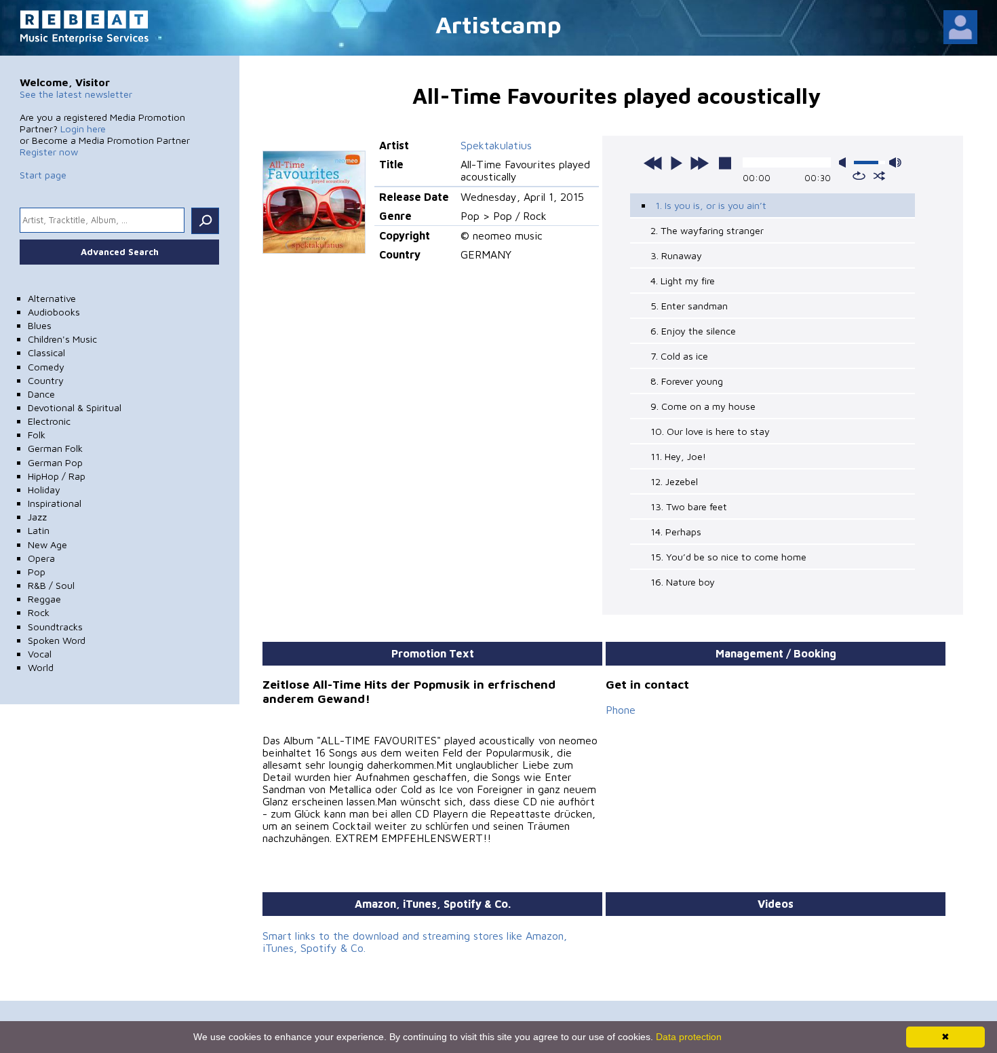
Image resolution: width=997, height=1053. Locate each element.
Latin (39, 530)
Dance (41, 394)
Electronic (49, 421)
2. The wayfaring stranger (707, 230)
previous (653, 162)
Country (46, 380)
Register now (49, 151)
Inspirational (54, 503)
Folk (36, 434)
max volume (895, 162)
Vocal (40, 653)
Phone (621, 710)
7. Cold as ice (679, 356)
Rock (39, 612)
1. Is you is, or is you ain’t (710, 205)
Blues (40, 325)
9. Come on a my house (703, 406)
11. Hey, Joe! (678, 456)
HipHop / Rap (56, 476)
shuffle (879, 176)
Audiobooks (54, 312)
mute (845, 162)
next (699, 162)
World (41, 667)
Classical (46, 352)
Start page (43, 174)
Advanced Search (120, 251)
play (676, 162)
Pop (36, 571)
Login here (83, 128)
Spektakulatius (496, 145)
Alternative (52, 298)
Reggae (44, 599)
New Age (47, 544)
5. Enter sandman (689, 305)
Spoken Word (56, 640)
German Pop (55, 462)
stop (725, 162)
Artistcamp (498, 24)
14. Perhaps (675, 531)
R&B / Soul (51, 585)
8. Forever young (686, 381)
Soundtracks (55, 626)
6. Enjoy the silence (693, 331)
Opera (41, 558)
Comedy (46, 366)
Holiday (44, 489)
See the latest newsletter (76, 94)
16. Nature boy (682, 582)
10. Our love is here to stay (710, 431)
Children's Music (62, 339)
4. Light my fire (682, 280)
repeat (859, 176)
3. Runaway (676, 255)
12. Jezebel (674, 481)
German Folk (55, 448)
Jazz (37, 516)
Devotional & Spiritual (74, 407)
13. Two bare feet (688, 506)
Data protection (689, 1036)
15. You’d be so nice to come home (728, 556)
